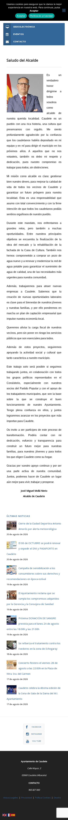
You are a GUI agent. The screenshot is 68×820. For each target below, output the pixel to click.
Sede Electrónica (24, 27)
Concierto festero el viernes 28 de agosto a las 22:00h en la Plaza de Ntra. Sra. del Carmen (32, 668)
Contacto (19, 41)
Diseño (57, 797)
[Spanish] (13, 814)
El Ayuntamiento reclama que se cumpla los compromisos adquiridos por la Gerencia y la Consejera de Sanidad (33, 598)
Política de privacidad (41, 15)
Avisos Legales (10, 797)
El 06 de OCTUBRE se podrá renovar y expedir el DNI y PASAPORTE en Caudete (34, 548)
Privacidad (26, 797)
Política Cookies (43, 797)
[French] (9, 814)
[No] (64, 10)
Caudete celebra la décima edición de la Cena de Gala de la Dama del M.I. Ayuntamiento (34, 693)
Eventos (18, 34)
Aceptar (21, 15)
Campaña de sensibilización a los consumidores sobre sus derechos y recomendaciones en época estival (33, 573)
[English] (4, 814)
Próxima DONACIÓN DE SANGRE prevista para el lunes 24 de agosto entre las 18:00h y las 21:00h (33, 624)
